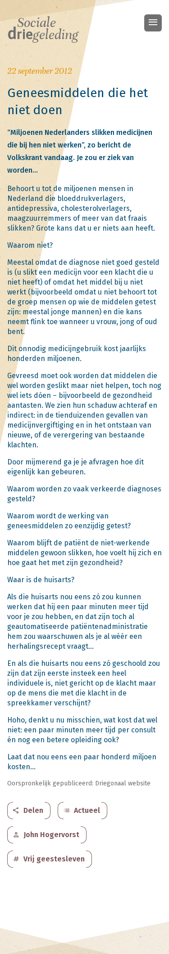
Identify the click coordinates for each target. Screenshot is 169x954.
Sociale (42, 28)
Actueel (81, 810)
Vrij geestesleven (49, 859)
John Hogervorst (46, 834)
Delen (28, 810)
